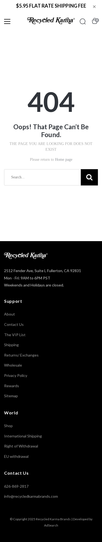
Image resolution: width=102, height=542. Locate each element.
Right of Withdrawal (21, 446)
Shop (8, 425)
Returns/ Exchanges (21, 355)
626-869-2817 (16, 486)
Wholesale (13, 365)
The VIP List (15, 334)
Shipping (11, 344)
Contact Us (14, 324)
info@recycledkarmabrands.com (31, 496)
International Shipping (23, 436)
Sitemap (11, 395)
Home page (63, 159)
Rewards (11, 385)
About (9, 314)
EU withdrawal (16, 456)
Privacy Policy (15, 375)
